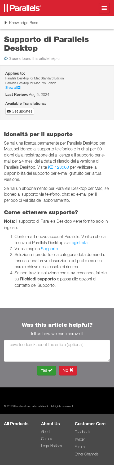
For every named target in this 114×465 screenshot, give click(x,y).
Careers (47, 439)
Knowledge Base (21, 24)
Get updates (21, 111)
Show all (11, 88)
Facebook (82, 432)
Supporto (49, 248)
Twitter (80, 439)
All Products (16, 424)
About (45, 432)
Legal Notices (51, 446)
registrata (79, 242)
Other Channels (87, 454)
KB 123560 (58, 167)
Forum (80, 447)
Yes (44, 370)
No (66, 370)
